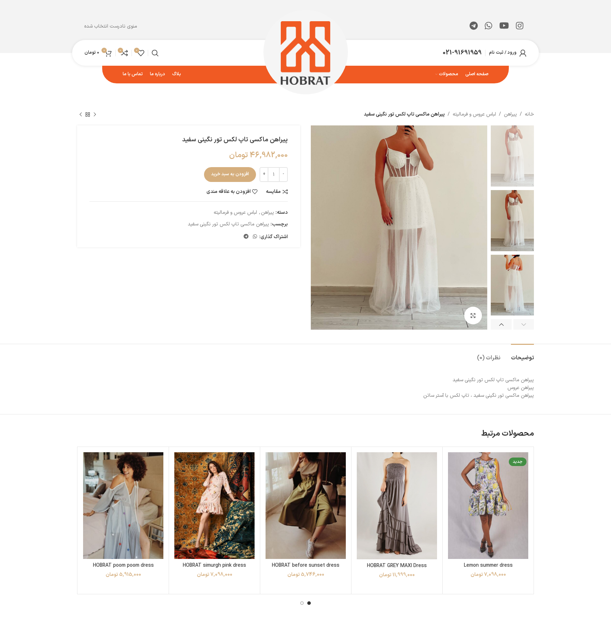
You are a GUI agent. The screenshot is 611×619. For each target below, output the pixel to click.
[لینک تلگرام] (473, 26)
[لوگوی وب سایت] (306, 52)
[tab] (522, 354)
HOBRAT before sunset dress (305, 565)
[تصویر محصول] (488, 505)
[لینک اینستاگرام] (519, 26)
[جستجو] (155, 53)
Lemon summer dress (488, 565)
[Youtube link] (504, 26)
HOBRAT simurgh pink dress (214, 565)
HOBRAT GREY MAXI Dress (397, 566)
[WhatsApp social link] (488, 26)
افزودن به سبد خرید (230, 174)
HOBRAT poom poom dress (123, 565)
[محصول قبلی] (94, 114)
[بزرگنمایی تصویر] (473, 315)
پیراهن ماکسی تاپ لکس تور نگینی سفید (228, 224)
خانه (529, 114)
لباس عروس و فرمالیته (474, 114)
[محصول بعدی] (80, 114)
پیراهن (510, 114)
